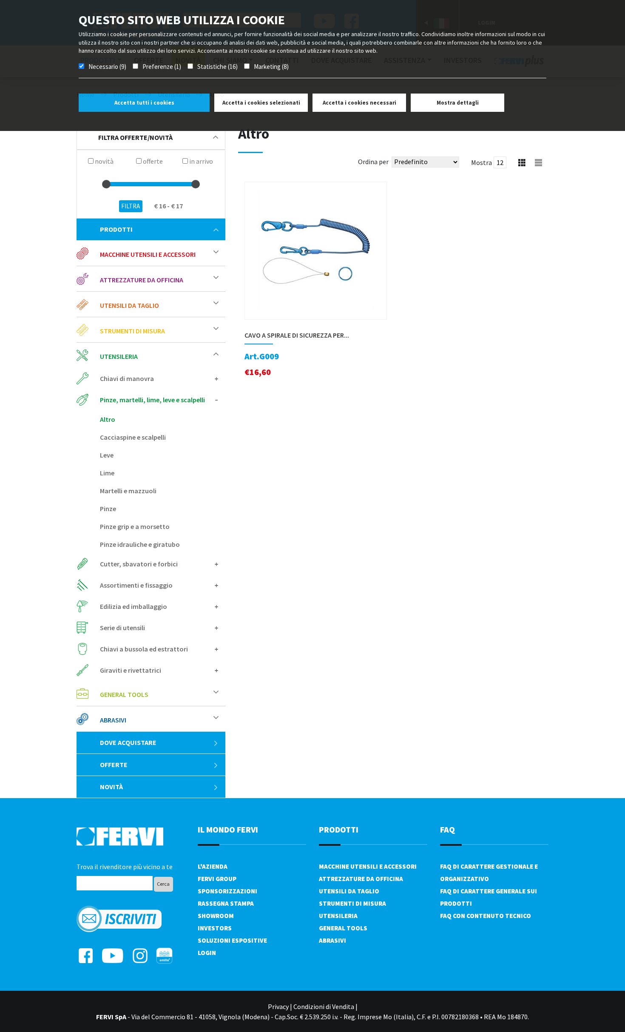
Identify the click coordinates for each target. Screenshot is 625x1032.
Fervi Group (217, 879)
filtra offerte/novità (135, 137)
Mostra (481, 162)
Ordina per (373, 161)
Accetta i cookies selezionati (261, 102)
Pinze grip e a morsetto (135, 526)
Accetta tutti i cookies (144, 102)
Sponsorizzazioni (227, 891)
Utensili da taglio (349, 891)
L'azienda (212, 866)
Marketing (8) (271, 67)
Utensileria (338, 916)
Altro (107, 419)
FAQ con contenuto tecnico (485, 916)
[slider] (106, 184)
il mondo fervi (228, 829)
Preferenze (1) (161, 67)
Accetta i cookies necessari (359, 102)
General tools (343, 928)
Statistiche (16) (217, 67)
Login (207, 953)
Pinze (108, 508)
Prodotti (116, 229)
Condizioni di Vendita (323, 1006)
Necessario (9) (107, 67)
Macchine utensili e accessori (368, 866)
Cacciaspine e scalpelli (133, 437)
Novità (111, 786)
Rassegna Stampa (226, 903)
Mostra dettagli (458, 102)
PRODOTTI (338, 829)
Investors (215, 928)
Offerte (114, 764)
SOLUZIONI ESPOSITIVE (232, 940)
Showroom (216, 916)
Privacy (278, 1006)
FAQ (447, 829)
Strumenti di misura (352, 903)
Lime (107, 473)
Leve (107, 455)
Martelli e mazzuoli (128, 490)
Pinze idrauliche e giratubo (140, 544)
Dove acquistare (128, 742)
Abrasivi (332, 940)
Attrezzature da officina (361, 879)
